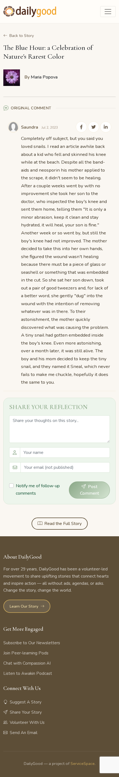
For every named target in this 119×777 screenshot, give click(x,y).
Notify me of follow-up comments (38, 489)
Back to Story (21, 35)
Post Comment (89, 490)
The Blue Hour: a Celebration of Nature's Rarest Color (47, 52)
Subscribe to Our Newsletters (31, 643)
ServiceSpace (83, 763)
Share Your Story (26, 712)
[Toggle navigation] (108, 11)
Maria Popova (44, 77)
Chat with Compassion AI (27, 663)
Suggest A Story (26, 702)
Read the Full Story (63, 524)
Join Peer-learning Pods (25, 653)
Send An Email (23, 732)
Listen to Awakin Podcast (27, 673)
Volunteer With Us (27, 722)
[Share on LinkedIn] (105, 126)
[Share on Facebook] (81, 126)
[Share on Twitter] (93, 126)
